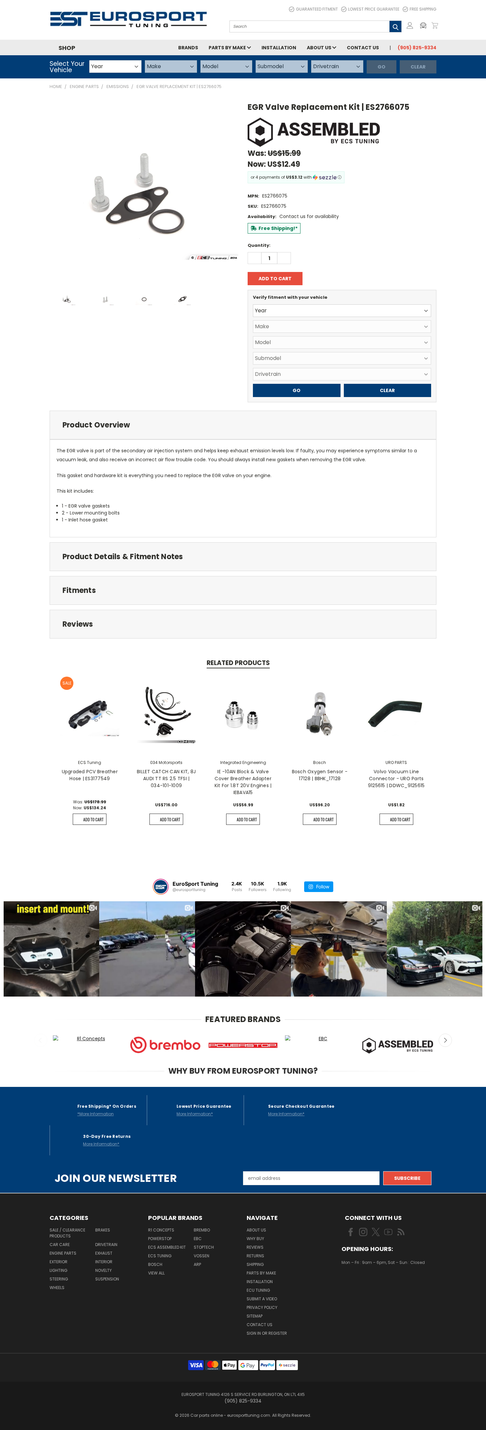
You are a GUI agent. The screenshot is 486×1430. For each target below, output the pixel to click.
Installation (279, 47)
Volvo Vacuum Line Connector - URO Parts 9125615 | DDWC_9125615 (396, 778)
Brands (188, 47)
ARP (197, 1264)
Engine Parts (63, 1253)
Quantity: (259, 245)
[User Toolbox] (410, 25)
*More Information (95, 1114)
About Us (319, 47)
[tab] (243, 425)
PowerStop (160, 1238)
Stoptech (204, 1247)
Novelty (103, 1270)
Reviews (255, 1247)
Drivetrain (106, 1244)
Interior (103, 1262)
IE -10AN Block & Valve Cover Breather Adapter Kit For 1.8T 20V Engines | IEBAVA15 (243, 782)
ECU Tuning (258, 1290)
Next (445, 1040)
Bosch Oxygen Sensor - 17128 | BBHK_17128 (319, 775)
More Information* (195, 1114)
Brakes (102, 1230)
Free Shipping (423, 9)
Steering (59, 1279)
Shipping (255, 1264)
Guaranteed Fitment (317, 9)
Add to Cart (93, 819)
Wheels (57, 1287)
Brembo (202, 1230)
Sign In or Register (267, 1333)
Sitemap (255, 1316)
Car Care (60, 1244)
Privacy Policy (262, 1307)
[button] (425, 25)
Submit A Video (262, 1299)
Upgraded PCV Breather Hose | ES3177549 (90, 775)
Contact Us (363, 47)
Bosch (155, 1264)
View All (156, 1273)
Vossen (201, 1256)
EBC (198, 1238)
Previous (40, 1040)
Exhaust (103, 1253)
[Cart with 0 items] (434, 25)
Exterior (58, 1262)
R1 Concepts (161, 1230)
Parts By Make (261, 1273)
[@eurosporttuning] (160, 886)
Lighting (58, 1270)
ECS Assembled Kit (167, 1247)
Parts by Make (228, 47)
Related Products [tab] (238, 662)
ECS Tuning (160, 1256)
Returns (255, 1256)
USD (363, 1282)
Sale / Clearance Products (67, 1233)
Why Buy (255, 1238)
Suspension (107, 1279)
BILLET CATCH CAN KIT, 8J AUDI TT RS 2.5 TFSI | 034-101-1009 (166, 778)
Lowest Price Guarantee (373, 9)
